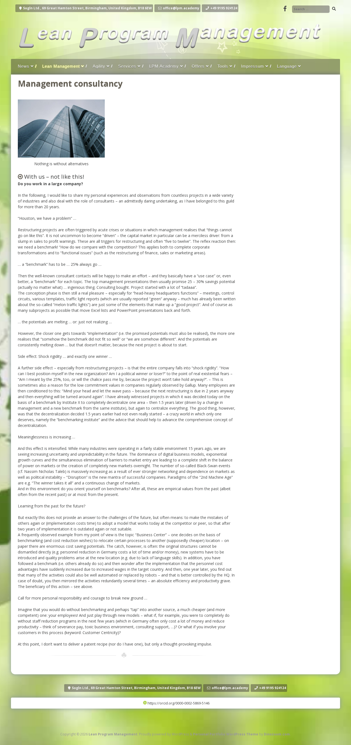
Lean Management (61, 66)
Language (287, 66)
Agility (99, 66)
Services (127, 66)
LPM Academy (164, 66)
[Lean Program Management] (168, 53)
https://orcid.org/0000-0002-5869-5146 (178, 703)
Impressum (252, 66)
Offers (198, 66)
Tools (222, 66)
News (23, 66)
